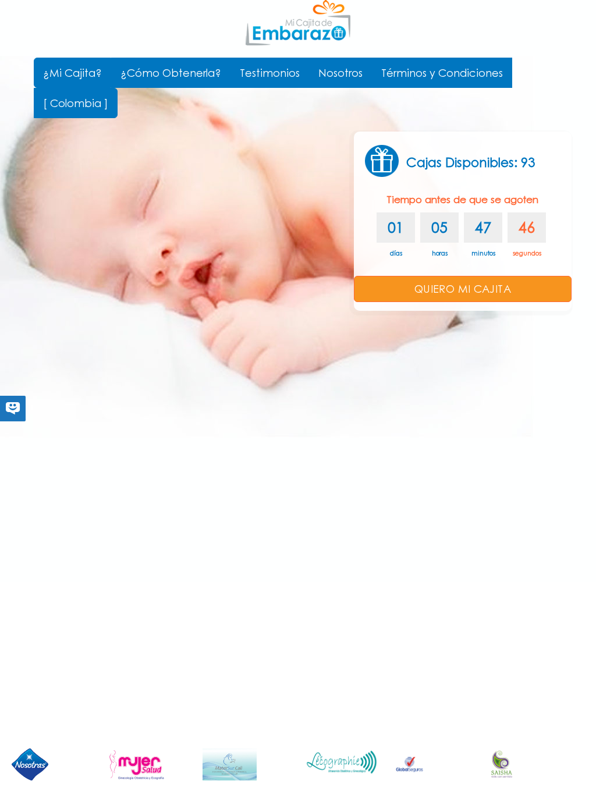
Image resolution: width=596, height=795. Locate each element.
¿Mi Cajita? (72, 72)
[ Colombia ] (75, 103)
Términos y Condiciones (442, 72)
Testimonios (270, 72)
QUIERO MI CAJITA (462, 288)
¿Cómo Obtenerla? (170, 72)
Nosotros (340, 72)
